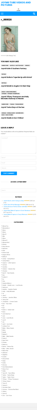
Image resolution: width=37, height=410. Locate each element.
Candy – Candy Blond (8, 259)
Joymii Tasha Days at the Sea (12, 107)
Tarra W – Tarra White (8, 373)
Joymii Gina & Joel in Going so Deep (13, 200)
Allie (3, 236)
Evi (3, 279)
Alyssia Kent (5, 242)
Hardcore (5, 65)
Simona (4, 365)
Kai (3, 305)
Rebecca (4, 344)
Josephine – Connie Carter (10, 301)
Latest (18, 10)
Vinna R (4, 393)
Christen (4, 271)
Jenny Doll (5, 299)
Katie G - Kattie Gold (16, 65)
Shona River (5, 359)
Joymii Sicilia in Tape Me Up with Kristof (16, 77)
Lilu (3, 322)
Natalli (4, 83)
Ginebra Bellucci (6, 283)
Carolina (4, 267)
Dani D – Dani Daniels (8, 273)
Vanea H (4, 385)
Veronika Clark (6, 387)
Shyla (3, 361)
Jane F (4, 295)
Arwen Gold (5, 252)
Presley (4, 342)
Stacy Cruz (5, 369)
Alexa (4, 230)
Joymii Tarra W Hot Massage (11, 204)
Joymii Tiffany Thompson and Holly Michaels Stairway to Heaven (15, 97)
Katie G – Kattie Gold (8, 310)
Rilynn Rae (5, 350)
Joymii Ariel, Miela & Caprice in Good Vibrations (16, 210)
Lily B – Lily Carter (7, 324)
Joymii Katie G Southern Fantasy (13, 68)
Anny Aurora (5, 246)
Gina (3, 281)
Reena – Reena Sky (7, 346)
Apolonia (4, 248)
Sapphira (4, 354)
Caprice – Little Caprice (9, 263)
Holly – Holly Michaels (8, 291)
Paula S (4, 338)
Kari (3, 308)
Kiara (3, 312)
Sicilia (4, 74)
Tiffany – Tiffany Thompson (10, 379)
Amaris (4, 244)
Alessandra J (6, 228)
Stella (4, 371)
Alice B (4, 234)
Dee (3, 275)
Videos (27, 65)
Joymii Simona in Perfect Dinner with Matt (15, 206)
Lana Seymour (6, 314)
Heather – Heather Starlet (9, 289)
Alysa (4, 238)
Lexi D (4, 320)
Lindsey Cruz (6, 326)
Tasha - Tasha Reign (16, 104)
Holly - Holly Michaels (9, 92)
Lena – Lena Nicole (7, 318)
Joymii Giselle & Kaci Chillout (12, 118)
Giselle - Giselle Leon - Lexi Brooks (12, 113)
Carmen (4, 265)
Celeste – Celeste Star (8, 269)
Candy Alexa (5, 261)
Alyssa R (4, 240)
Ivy (3, 293)
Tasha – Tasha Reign (8, 375)
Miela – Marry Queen (8, 328)
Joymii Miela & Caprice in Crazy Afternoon (15, 214)
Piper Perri (5, 340)
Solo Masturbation (7, 367)
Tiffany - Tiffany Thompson (10, 93)
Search (34, 13)
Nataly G (4, 334)
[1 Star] (1, 55)
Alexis (4, 232)
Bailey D (4, 256)
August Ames (6, 254)
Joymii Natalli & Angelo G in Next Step (15, 86)
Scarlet (4, 357)
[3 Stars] (3, 55)
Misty (3, 330)
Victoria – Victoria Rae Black (10, 389)
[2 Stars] (2, 55)
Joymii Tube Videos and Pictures (16, 4)
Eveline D (4, 277)
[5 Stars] (5, 55)
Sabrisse (4, 352)
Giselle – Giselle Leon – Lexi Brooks (12, 285)
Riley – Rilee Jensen (8, 348)
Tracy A (4, 383)
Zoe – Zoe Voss (7, 395)
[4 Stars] (4, 55)
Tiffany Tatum (6, 381)
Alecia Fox (5, 226)
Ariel (3, 250)
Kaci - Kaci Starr (7, 115)
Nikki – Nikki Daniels (7, 336)
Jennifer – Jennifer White (9, 297)
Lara (3, 316)
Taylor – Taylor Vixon (8, 377)
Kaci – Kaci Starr (7, 303)
